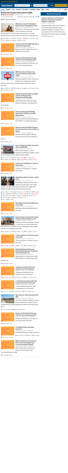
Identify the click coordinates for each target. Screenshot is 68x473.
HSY (15, 195)
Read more (50, 36)
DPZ (16, 40)
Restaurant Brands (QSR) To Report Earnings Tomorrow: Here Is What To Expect (27, 129)
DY (14, 245)
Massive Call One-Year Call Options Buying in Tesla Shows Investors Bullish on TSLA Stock (53, 19)
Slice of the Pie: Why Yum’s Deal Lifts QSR (26, 296)
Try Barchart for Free (61, 5)
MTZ (25, 291)
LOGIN (52, 5)
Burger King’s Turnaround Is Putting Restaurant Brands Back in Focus (26, 218)
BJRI (3, 277)
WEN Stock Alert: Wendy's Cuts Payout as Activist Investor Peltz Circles (25, 73)
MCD (3, 40)
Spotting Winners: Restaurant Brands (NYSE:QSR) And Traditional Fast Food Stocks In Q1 (26, 251)
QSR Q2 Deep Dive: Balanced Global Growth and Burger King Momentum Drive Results (26, 95)
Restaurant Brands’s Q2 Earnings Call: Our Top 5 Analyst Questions (25, 59)
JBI (3, 291)
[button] (66, 10)
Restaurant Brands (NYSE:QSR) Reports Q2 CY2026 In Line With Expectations (25, 113)
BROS (26, 277)
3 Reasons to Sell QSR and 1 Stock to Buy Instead (26, 164)
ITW (3, 337)
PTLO (26, 158)
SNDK (3, 194)
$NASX (27, 88)
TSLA (16, 197)
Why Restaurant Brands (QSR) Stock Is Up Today (26, 204)
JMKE (15, 159)
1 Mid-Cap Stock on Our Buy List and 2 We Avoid (26, 236)
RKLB (17, 194)
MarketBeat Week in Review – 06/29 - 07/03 (27, 178)
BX (3, 159)
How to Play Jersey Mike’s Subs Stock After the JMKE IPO (26, 146)
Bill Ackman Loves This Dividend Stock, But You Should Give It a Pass (26, 25)
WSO (29, 335)
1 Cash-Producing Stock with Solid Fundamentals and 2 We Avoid (26, 282)
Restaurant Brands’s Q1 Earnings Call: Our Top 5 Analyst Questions (25, 314)
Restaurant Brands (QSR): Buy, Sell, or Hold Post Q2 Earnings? (27, 45)
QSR (16, 38)
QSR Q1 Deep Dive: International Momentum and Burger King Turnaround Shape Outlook (25, 342)
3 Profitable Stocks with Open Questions (24, 328)
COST (3, 197)
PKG (26, 245)
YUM (3, 309)
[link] (37, 17)
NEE (3, 195)
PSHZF (27, 38)
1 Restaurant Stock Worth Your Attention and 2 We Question (25, 268)
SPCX (3, 199)
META (16, 192)
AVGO (29, 192)
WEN (3, 88)
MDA (29, 194)
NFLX (3, 38)
